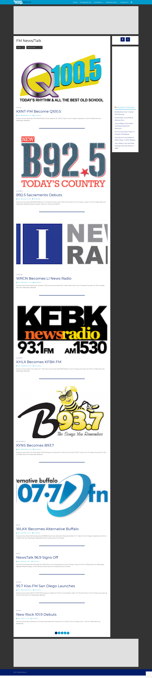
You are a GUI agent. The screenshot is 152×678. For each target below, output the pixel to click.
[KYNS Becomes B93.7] (62, 438)
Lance (19, 115)
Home (75, 2)
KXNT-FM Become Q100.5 (38, 111)
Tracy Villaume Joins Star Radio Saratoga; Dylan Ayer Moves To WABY (124, 146)
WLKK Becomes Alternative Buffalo (47, 529)
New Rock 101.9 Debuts (36, 614)
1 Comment (35, 561)
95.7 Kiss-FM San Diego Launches (45, 586)
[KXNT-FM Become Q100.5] (62, 104)
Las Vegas (18, 107)
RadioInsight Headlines (125, 107)
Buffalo (18, 525)
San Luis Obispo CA (21, 441)
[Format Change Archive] (22, 3)
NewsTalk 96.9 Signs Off (37, 557)
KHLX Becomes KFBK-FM (38, 362)
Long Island (19, 274)
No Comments (37, 115)
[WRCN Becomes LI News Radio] (62, 271)
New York (18, 610)
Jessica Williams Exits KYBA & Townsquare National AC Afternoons (124, 126)
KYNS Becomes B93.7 (35, 445)
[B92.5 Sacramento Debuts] (62, 187)
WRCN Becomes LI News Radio (43, 278)
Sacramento (19, 191)
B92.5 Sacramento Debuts (39, 195)
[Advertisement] (76, 20)
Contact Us (124, 2)
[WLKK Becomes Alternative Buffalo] (62, 521)
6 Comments (35, 618)
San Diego (18, 582)
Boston (18, 553)
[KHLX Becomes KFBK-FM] (62, 354)
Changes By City (85, 2)
